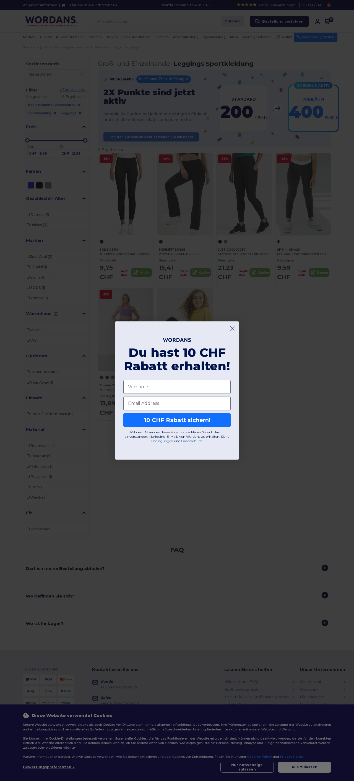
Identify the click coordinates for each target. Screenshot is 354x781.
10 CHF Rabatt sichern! (177, 420)
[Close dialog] (232, 328)
